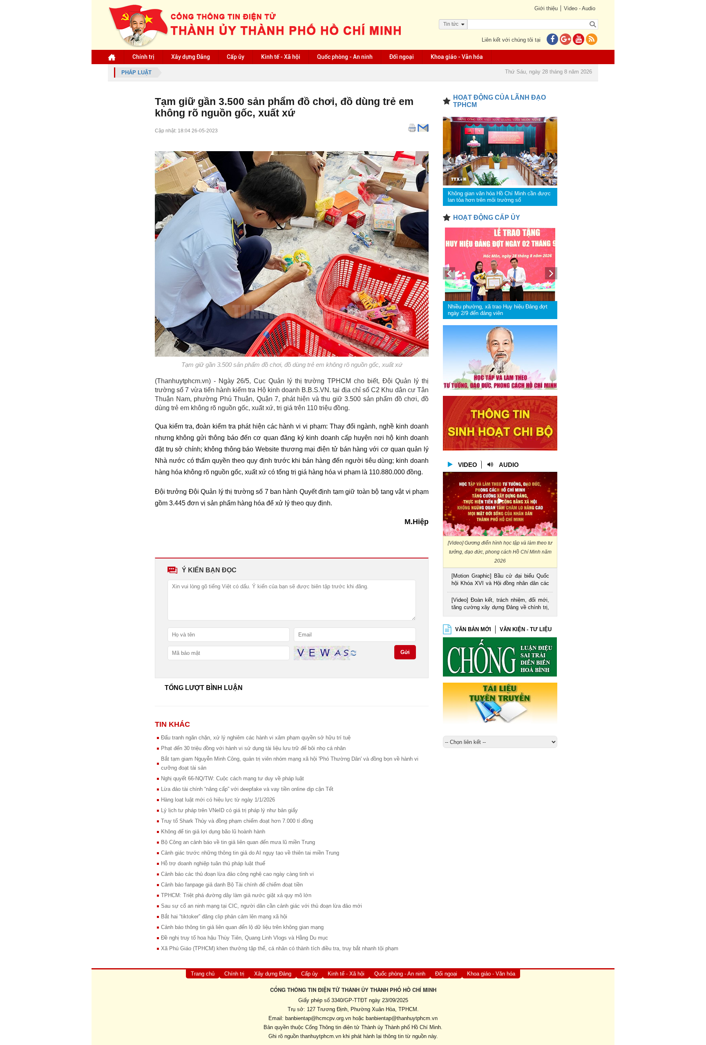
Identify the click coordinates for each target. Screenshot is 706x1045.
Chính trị (143, 57)
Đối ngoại (401, 57)
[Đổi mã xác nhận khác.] (353, 653)
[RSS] (591, 40)
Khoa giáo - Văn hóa (457, 57)
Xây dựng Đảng (190, 57)
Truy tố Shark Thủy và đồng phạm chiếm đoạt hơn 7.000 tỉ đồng (237, 821)
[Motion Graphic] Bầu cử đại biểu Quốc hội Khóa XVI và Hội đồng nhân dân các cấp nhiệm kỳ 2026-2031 (500, 580)
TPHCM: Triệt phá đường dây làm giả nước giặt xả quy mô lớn (236, 895)
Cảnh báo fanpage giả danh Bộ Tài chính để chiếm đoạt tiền (232, 885)
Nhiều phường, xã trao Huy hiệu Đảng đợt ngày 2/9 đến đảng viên (497, 310)
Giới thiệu (546, 8)
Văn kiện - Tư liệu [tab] (526, 629)
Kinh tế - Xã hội (280, 57)
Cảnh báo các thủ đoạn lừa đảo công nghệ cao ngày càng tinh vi (237, 874)
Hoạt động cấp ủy (486, 217)
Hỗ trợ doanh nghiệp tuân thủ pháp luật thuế (213, 863)
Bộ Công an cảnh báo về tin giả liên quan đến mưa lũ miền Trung (238, 842)
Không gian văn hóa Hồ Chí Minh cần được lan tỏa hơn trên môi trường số (499, 196)
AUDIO (509, 464)
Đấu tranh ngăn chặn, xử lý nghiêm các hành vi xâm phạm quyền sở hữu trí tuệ (256, 738)
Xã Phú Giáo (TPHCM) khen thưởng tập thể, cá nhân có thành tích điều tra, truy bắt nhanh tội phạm (279, 948)
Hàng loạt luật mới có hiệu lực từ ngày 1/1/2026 (218, 800)
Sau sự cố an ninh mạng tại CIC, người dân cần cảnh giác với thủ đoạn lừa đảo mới (261, 906)
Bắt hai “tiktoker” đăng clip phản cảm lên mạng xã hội (224, 916)
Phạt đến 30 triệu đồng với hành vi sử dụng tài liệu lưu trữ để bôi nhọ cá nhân (253, 748)
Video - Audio (579, 8)
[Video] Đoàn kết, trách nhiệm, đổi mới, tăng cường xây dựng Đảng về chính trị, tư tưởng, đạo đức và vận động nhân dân (500, 604)
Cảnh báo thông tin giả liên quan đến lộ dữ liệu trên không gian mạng (242, 927)
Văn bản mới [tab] (473, 629)
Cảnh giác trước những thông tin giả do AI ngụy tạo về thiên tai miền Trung (250, 853)
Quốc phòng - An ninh (345, 57)
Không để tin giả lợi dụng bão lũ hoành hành (213, 831)
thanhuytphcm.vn (320, 1036)
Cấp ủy (235, 57)
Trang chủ (202, 974)
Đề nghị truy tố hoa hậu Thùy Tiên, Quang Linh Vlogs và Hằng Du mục (244, 938)
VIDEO (467, 464)
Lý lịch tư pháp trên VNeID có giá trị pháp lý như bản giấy (229, 810)
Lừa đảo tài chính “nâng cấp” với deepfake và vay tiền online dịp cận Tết (247, 789)
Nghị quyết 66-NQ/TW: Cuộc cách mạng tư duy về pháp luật (232, 778)
